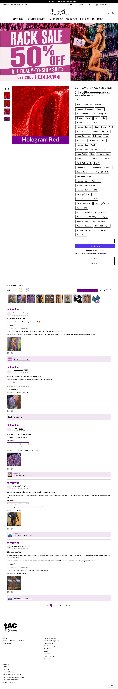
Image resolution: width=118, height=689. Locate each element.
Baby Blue (97, 136)
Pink (94, 113)
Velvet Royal (81, 140)
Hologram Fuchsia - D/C (86, 185)
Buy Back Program (50, 638)
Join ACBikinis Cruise (9, 672)
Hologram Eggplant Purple (87, 149)
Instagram (47, 648)
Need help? (94, 259)
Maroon (98, 104)
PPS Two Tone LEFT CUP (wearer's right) (92, 217)
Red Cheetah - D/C (84, 176)
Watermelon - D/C (84, 203)
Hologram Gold (103, 154)
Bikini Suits (47, 659)
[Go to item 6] (59, 299)
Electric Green (100, 127)
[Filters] (105, 290)
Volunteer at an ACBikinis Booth (13, 677)
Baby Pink (103, 113)
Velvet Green (97, 122)
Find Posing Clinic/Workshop (12, 674)
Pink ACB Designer (102, 226)
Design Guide (48, 643)
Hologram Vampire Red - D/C (88, 181)
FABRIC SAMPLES (87, 19)
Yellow (88, 118)
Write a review (87, 291)
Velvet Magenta (83, 113)
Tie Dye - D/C (82, 208)
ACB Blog (6, 667)
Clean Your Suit (49, 656)
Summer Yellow (83, 221)
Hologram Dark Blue (97, 140)
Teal (111, 127)
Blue (106, 136)
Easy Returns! (95, 263)
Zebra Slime (81, 235)
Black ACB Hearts (83, 230)
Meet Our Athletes (9, 682)
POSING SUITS (71, 19)
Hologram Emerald (84, 127)
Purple (103, 149)
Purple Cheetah (100, 230)
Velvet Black (97, 158)
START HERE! (18, 19)
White (107, 158)
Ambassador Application (11, 680)
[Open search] (100, 290)
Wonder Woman (83, 167)
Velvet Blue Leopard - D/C (87, 199)
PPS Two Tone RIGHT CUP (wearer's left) (92, 212)
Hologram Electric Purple (86, 145)
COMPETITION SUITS (36, 19)
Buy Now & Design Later (51, 641)
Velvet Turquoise (83, 136)
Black (87, 158)
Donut (96, 163)
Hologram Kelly (82, 122)
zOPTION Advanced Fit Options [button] (22, 535)
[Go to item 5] (49, 299)
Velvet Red (87, 104)
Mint (103, 118)
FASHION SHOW (56, 19)
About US (6, 669)
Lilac (92, 154)
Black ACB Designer (84, 226)
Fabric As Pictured (84, 163)
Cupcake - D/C (102, 172)
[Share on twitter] (12, 353)
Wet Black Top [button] (17, 418)
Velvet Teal (81, 131)
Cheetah (107, 167)
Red (78, 104)
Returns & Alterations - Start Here (14, 641)
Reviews (6, 664)
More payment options (95, 250)
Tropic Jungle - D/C (102, 203)
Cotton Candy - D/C (85, 172)
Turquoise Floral (98, 221)
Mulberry (99, 109)
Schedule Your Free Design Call (13, 5)
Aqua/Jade (93, 131)
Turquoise (105, 131)
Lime (96, 118)
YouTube (47, 654)
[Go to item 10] (96, 299)
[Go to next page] (70, 605)
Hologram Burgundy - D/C (87, 190)
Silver (79, 158)
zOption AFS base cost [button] (20, 475)
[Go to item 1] (12, 299)
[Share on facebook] (8, 353)
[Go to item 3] (31, 299)
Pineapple (97, 167)
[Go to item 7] (68, 299)
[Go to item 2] (21, 299)
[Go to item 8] (77, 299)
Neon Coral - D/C (83, 194)
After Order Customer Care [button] (21, 360)
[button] (14, 344)
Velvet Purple (82, 154)
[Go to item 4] (40, 299)
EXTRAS (100, 19)
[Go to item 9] (86, 299)
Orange (80, 118)
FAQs (27, 5)
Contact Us (7, 643)
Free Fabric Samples (50, 646)
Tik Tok (46, 651)
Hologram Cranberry (85, 109)
